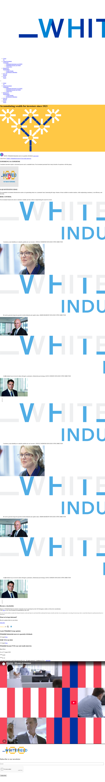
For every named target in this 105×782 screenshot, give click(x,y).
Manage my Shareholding (6, 69)
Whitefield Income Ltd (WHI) (13, 65)
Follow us (2, 626)
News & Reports (5, 74)
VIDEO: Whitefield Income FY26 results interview (18, 158)
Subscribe (2, 622)
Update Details (9, 71)
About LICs (9, 66)
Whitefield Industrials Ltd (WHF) (14, 64)
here (4, 610)
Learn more (36, 156)
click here (48, 660)
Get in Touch (4, 77)
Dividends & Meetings (11, 72)
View (6, 637)
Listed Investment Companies (7, 62)
